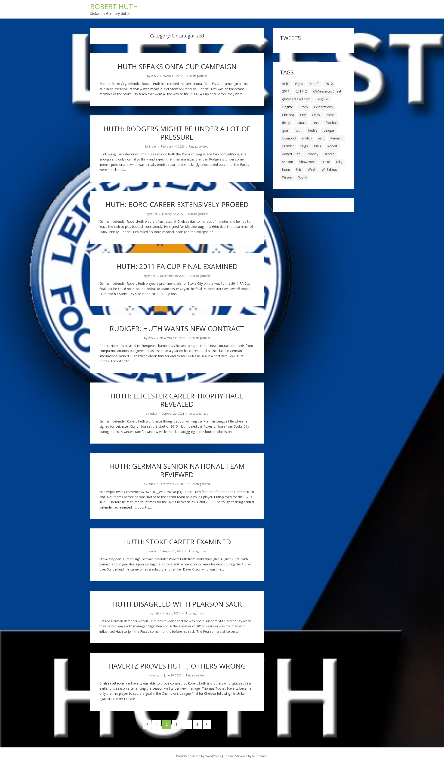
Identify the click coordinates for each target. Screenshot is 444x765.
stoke (326, 162)
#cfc (285, 83)
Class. (316, 115)
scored (329, 154)
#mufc (314, 83)
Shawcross (307, 162)
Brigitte (287, 107)
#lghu (299, 83)
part (321, 138)
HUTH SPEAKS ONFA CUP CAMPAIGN (177, 66)
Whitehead (330, 169)
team (286, 169)
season (287, 162)
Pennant (336, 138)
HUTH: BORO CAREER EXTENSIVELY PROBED (177, 204)
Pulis (317, 146)
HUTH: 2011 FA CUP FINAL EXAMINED (177, 266)
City (303, 115)
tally (339, 162)
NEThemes (259, 756)
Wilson (287, 177)
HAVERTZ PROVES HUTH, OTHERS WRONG (177, 666)
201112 (301, 91)
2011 (286, 91)
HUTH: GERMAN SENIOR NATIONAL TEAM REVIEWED (177, 470)
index (154, 76)
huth (298, 130)
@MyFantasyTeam (296, 99)
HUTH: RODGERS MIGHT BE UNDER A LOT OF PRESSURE (176, 133)
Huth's (312, 130)
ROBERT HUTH (114, 6)
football (331, 122)
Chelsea (288, 115)
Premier (288, 146)
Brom (303, 107)
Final (315, 122)
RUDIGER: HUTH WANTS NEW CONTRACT (177, 328)
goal (285, 130)
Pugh (304, 146)
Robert (332, 146)
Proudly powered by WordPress (198, 756)
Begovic (323, 99)
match (307, 138)
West (311, 169)
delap (286, 122)
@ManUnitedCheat (327, 91)
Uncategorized (197, 76)
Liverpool (289, 138)
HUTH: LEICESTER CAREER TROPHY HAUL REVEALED (177, 400)
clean (331, 115)
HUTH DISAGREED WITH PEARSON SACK (177, 604)
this (299, 169)
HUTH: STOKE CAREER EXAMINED (177, 541)
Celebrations (323, 107)
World (302, 177)
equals (301, 122)
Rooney (312, 154)
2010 (329, 83)
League (329, 130)
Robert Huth (291, 154)
